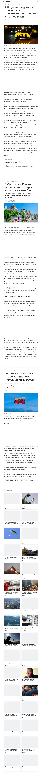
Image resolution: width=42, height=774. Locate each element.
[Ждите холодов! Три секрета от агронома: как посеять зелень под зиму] (12, 728)
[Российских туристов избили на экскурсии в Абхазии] (30, 501)
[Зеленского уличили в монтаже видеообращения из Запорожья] (30, 536)
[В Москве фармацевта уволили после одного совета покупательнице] (30, 623)
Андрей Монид (11, 390)
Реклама (9, 773)
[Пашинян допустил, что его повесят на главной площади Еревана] (12, 501)
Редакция (13, 773)
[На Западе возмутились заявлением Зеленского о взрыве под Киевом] (12, 693)
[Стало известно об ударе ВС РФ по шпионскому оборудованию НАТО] (12, 571)
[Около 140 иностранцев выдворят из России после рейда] (30, 693)
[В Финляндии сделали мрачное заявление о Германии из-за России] (12, 710)
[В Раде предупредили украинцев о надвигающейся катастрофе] (12, 536)
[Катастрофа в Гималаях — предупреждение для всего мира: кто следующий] (12, 519)
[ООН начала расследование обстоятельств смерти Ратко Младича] (30, 676)
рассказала (12, 416)
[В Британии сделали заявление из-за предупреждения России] (12, 658)
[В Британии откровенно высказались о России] (30, 763)
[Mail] (3, 1)
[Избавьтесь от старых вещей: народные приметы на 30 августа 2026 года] (30, 571)
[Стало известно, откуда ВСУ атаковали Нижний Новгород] (12, 763)
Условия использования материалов (21, 773)
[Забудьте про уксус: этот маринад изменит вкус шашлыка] (30, 588)
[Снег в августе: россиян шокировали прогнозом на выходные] (30, 658)
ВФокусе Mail (17, 181)
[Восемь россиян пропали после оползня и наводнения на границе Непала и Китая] (12, 606)
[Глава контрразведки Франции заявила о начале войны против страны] (12, 641)
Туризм (22, 181)
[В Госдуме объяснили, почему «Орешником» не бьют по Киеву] (30, 641)
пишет (17, 235)
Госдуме (7, 48)
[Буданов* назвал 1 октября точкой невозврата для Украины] (12, 676)
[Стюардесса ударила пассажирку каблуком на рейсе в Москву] (12, 588)
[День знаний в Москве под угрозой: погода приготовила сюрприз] (30, 606)
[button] (21, 34)
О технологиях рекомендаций (33, 773)
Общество (21, 4)
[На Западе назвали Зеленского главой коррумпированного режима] (30, 728)
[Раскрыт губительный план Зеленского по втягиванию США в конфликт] (30, 710)
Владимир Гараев (11, 200)
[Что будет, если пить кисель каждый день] (12, 553)
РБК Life (16, 4)
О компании (5, 773)
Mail (1, 773)
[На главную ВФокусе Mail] (7, 1)
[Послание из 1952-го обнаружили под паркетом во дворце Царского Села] (30, 745)
